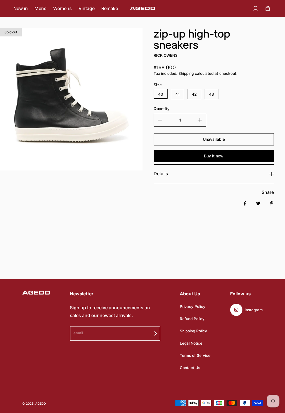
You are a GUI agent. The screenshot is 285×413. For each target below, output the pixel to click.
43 (211, 94)
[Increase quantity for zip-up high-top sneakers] (200, 120)
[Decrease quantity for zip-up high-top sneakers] (160, 120)
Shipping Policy (193, 331)
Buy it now (213, 156)
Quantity (161, 108)
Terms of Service (195, 355)
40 (160, 94)
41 (177, 94)
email (78, 333)
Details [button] (161, 173)
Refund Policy (192, 318)
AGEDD (40, 403)
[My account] (255, 8)
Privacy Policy (192, 306)
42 (194, 94)
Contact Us (190, 367)
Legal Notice (191, 343)
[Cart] (268, 8)
